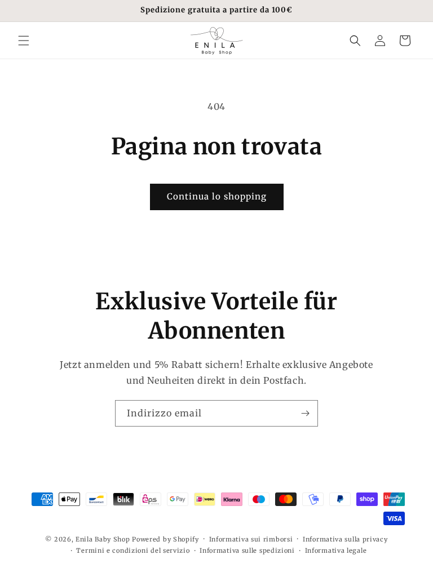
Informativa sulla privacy (345, 539)
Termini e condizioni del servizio (132, 550)
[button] (23, 40)
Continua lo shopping (217, 196)
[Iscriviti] (305, 413)
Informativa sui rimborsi (251, 539)
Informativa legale (336, 550)
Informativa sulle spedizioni (247, 550)
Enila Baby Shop (103, 539)
